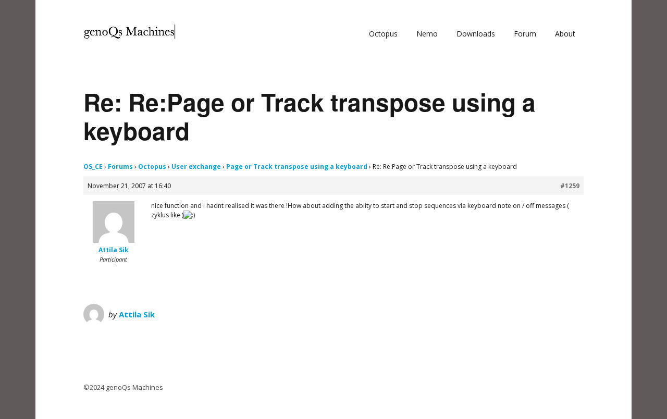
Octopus (383, 34)
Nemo (427, 34)
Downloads (475, 34)
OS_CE (93, 166)
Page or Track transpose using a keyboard (296, 166)
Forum (525, 34)
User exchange (196, 166)
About (565, 34)
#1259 (569, 185)
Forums (120, 166)
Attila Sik (137, 314)
